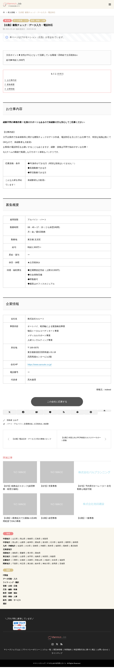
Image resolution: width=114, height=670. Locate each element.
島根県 (30, 539)
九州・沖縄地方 (9, 546)
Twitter (57, 644)
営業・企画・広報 (10, 586)
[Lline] (50, 412)
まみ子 (15, 420)
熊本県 (50, 546)
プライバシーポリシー (31, 650)
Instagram (53, 644)
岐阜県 (30, 542)
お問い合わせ (102, 650)
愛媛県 (22, 553)
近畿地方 (6, 560)
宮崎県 (35, 546)
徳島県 (15, 553)
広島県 (37, 539)
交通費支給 (28, 424)
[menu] (109, 4)
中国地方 (6, 539)
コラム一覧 (46, 650)
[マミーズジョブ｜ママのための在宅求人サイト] (12, 4)
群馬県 (54, 564)
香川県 (30, 553)
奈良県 (54, 560)
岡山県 (22, 539)
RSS (61, 644)
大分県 (28, 546)
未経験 (46, 424)
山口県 (15, 539)
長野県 (68, 542)
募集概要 (10, 84)
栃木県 (37, 564)
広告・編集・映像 (10, 589)
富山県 (15, 542)
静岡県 (75, 542)
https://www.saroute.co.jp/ (40, 364)
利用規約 (68, 650)
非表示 (60, 74)
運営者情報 (57, 650)
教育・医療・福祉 (10, 593)
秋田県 (45, 556)
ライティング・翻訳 (11, 582)
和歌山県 (38, 560)
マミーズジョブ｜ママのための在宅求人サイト (50, 663)
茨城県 (62, 564)
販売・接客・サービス (12, 600)
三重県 (15, 560)
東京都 (7, 21)
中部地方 (6, 542)
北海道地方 (7, 549)
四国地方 (6, 553)
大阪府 (47, 560)
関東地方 (6, 564)
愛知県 (37, 542)
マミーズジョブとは (12, 650)
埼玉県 (22, 564)
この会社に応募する (57, 401)
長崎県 (65, 546)
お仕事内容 (10, 80)
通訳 (5, 604)
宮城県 (15, 556)
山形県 (22, 556)
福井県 (60, 542)
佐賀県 (20, 546)
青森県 (53, 556)
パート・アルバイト (15, 424)
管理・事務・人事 (38, 21)
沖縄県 (43, 546)
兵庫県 (30, 560)
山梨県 (22, 542)
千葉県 (15, 564)
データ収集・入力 (21, 21)
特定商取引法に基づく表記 (84, 650)
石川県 (53, 542)
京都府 (22, 560)
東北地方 (6, 556)
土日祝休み (38, 424)
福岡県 (58, 546)
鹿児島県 (74, 546)
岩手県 (30, 556)
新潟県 (45, 542)
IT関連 (5, 575)
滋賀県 (62, 560)
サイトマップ (57, 653)
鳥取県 (45, 539)
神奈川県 (46, 564)
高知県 (37, 553)
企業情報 (10, 89)
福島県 (37, 556)
